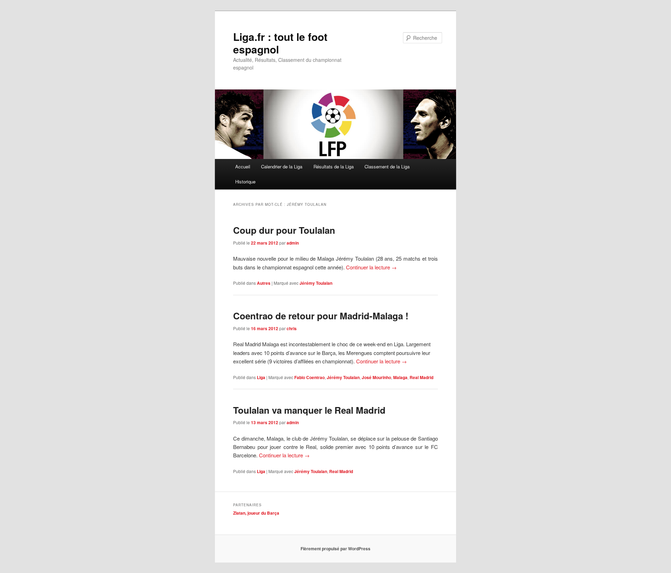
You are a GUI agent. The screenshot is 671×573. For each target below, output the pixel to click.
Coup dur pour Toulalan (284, 230)
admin (293, 243)
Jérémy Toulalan (316, 283)
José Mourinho (376, 377)
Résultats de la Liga (333, 166)
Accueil (242, 166)
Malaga (400, 377)
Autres (263, 283)
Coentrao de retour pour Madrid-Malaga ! (321, 315)
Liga (261, 377)
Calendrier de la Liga (281, 166)
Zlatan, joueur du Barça (256, 513)
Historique (245, 181)
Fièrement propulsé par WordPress (335, 548)
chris (292, 328)
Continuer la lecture (371, 267)
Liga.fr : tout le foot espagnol (280, 43)
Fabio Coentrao (309, 377)
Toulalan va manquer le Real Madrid (309, 410)
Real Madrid (421, 377)
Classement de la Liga (387, 166)
